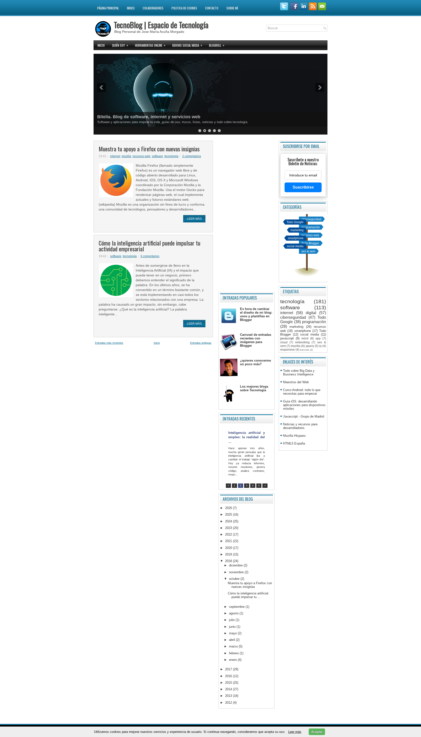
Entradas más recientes (109, 342)
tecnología (171, 156)
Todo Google (295, 222)
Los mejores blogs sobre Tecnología (254, 388)
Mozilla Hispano (294, 435)
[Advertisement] (246, 215)
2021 (229, 541)
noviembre (237, 572)
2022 (229, 534)
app (318, 338)
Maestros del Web (296, 382)
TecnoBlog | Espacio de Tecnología (161, 24)
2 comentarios (191, 156)
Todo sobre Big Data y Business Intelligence (299, 372)
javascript (287, 338)
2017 (229, 669)
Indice (131, 8)
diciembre (236, 565)
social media (295, 246)
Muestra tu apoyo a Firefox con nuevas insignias (149, 149)
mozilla (126, 156)
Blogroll (216, 45)
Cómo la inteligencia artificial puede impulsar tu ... (248, 595)
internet (115, 156)
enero (233, 660)
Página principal (108, 8)
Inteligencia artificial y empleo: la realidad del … (246, 437)
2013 (229, 696)
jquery (310, 345)
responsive (287, 349)
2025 (229, 514)
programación (310, 227)
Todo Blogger (310, 243)
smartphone (296, 238)
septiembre (237, 607)
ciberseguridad (311, 219)
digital (311, 313)
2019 (229, 554)
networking (302, 342)
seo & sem (308, 251)
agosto (234, 613)
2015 (229, 682)
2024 (229, 521)
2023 (229, 528)
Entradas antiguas (200, 342)
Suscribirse (303, 187)
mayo (233, 633)
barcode (304, 349)
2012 (229, 702)
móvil (304, 338)
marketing (297, 230)
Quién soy (120, 45)
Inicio (101, 45)
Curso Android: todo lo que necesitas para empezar (301, 391)
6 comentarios (150, 256)
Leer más (194, 218)
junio (233, 626)
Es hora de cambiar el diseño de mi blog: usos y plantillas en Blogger (256, 314)
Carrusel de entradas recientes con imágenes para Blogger (255, 340)
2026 (229, 508)
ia (320, 345)
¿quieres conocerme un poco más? (255, 362)
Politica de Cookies (184, 8)
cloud (283, 342)
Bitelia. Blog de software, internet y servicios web (148, 116)
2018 (229, 561)
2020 (229, 548)
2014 (229, 689)
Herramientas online (150, 45)
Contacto (211, 8)
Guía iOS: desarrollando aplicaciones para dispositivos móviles (304, 405)
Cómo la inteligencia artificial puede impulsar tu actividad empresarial (149, 246)
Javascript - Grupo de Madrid (303, 416)
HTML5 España (294, 443)
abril (232, 640)
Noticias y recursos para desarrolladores (300, 426)
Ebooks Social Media (187, 45)
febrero (234, 653)
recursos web (141, 156)
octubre (234, 579)
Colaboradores (153, 8)
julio (232, 620)
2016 (229, 676)
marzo (234, 646)
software (157, 156)
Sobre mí (232, 8)
